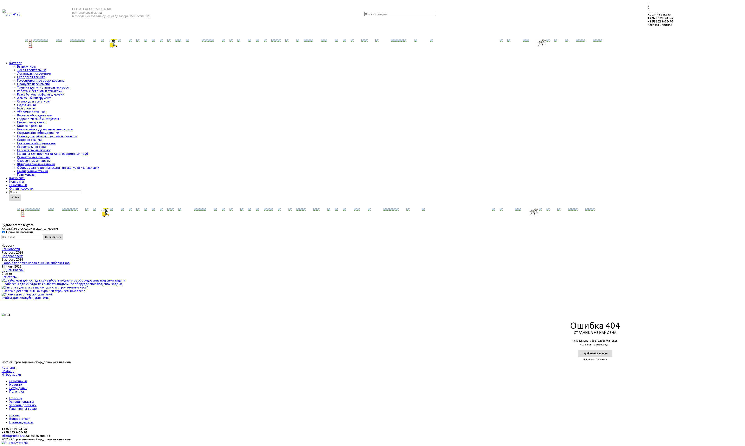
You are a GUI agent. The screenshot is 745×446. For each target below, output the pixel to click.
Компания (9, 367)
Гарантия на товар (23, 408)
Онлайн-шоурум (21, 188)
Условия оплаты (21, 401)
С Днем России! (13, 270)
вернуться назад (597, 359)
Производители (21, 422)
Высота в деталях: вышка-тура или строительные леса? (43, 291)
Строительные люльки (33, 150)
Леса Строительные (31, 70)
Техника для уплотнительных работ (44, 87)
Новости (15, 384)
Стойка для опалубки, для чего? (25, 298)
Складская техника (31, 77)
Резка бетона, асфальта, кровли (40, 94)
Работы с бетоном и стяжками (39, 91)
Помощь (8, 371)
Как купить (17, 178)
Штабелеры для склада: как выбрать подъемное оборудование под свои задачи (62, 284)
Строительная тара (31, 146)
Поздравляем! (12, 256)
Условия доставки (22, 405)
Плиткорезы (26, 174)
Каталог (15, 63)
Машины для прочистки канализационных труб (52, 153)
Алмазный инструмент (34, 98)
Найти (15, 197)
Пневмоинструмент (31, 122)
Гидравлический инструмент (38, 119)
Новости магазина (19, 232)
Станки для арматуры (33, 101)
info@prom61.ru (13, 435)
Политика (16, 391)
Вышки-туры (26, 66)
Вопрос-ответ (19, 418)
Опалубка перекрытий (33, 84)
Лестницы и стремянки (34, 73)
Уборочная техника (31, 112)
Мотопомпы (26, 108)
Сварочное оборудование (36, 143)
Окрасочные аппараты (34, 160)
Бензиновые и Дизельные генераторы (45, 129)
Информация (11, 374)
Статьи (14, 415)
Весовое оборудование (34, 115)
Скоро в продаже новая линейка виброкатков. (36, 263)
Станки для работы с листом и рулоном (47, 136)
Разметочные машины (33, 157)
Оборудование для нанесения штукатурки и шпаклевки (58, 167)
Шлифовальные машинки (36, 164)
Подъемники (26, 105)
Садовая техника (29, 139)
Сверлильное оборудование (38, 132)
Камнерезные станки (32, 171)
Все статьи (9, 277)
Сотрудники (18, 388)
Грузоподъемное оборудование (40, 80)
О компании (18, 185)
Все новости (11, 249)
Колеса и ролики (29, 125)
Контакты (16, 181)
